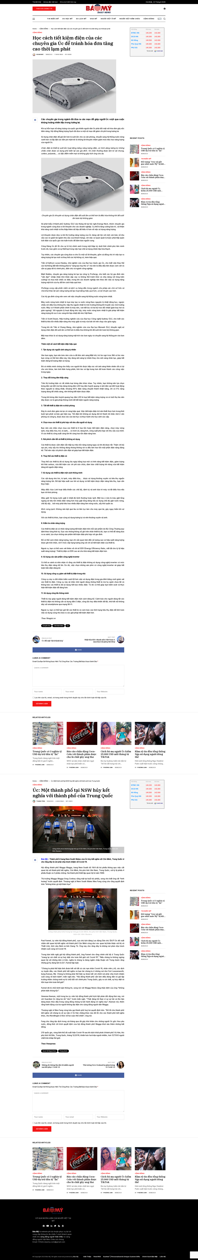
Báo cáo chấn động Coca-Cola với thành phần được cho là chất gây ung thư (153, 177)
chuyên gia (46, 625)
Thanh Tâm (40, 801)
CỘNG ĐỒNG (43, 29)
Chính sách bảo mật (149, 1256)
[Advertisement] (147, 98)
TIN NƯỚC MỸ (146, 159)
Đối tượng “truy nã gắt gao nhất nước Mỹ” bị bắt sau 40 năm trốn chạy (152, 164)
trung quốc (63, 1051)
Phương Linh (39, 765)
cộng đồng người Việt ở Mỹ (51, 1237)
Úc (68, 625)
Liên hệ (162, 1256)
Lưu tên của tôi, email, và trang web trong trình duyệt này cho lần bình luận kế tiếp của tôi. (71, 698)
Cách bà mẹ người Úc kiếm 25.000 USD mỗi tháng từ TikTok (151, 190)
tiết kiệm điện (58, 625)
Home (35, 29)
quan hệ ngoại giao (49, 1051)
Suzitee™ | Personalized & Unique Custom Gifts (121, 1256)
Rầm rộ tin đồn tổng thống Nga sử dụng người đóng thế (152, 204)
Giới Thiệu (87, 1256)
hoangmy (40, 54)
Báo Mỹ (75, 1256)
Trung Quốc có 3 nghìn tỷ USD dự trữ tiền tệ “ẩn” (153, 149)
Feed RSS (97, 1256)
